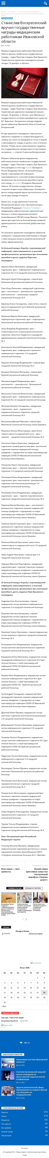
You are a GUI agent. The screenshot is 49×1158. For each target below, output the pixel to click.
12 (18, 988)
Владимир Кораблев (9, 1021)
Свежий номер (7, 1132)
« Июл (3, 1006)
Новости (4, 1112)
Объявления (6, 1136)
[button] (45, 3)
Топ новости (12, 12)
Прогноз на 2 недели (35, 933)
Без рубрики (6, 1128)
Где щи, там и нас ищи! (12, 1017)
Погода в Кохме (22, 931)
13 (24, 988)
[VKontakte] (21, 1043)
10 (5, 988)
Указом (29, 168)
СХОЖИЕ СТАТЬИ (14, 888)
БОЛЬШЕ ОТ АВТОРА (33, 888)
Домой (3, 12)
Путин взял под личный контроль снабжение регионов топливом (39, 907)
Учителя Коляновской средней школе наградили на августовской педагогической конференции (30, 1075)
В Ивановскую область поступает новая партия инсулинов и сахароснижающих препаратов (24, 908)
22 (38, 993)
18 (11, 993)
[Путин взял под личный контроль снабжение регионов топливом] (40, 897)
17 (5, 993)
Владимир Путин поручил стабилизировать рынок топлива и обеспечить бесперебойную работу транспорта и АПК (8, 909)
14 (31, 988)
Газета (3, 1116)
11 (11, 988)
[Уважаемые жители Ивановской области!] (7, 1063)
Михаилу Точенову (31, 208)
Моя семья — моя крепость (10, 870)
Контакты (24, 1148)
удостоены (16, 183)
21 (31, 993)
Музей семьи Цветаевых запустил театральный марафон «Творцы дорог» (37, 874)
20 (24, 993)
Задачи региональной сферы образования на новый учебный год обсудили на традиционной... (31, 1091)
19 (18, 993)
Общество (5, 1120)
